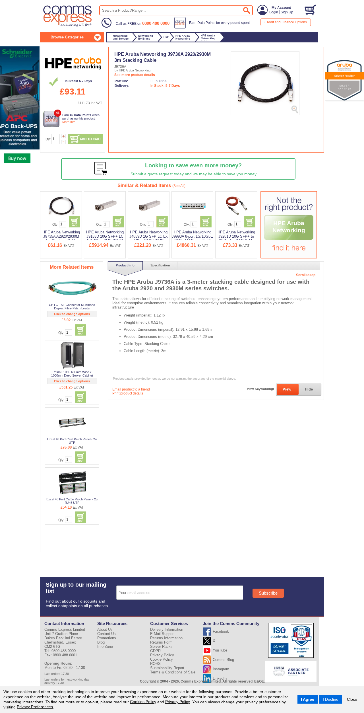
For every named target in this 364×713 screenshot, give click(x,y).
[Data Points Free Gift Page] (213, 27)
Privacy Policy (177, 701)
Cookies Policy (143, 701)
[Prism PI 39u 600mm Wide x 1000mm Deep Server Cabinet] (72, 355)
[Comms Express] (68, 26)
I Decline (330, 699)
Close (352, 699)
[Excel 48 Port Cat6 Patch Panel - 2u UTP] (72, 422)
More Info (68, 122)
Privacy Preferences (35, 706)
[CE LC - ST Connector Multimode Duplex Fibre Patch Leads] (72, 288)
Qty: (48, 139)
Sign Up (287, 12)
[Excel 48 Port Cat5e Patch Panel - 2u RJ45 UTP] (72, 482)
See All (178, 186)
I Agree (307, 699)
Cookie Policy (161, 659)
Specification (160, 265)
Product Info (125, 265)
